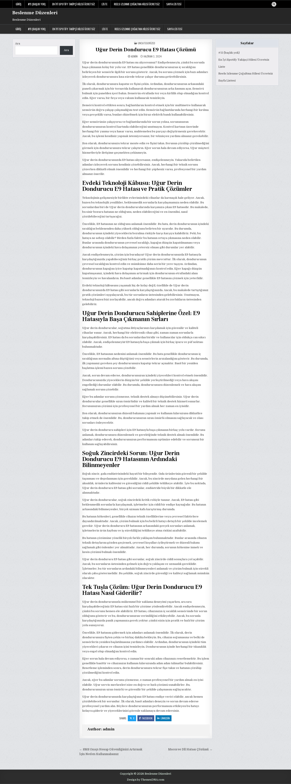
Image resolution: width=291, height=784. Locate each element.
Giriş (18, 4)
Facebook (147, 718)
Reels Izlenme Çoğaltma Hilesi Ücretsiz (137, 4)
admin (134, 56)
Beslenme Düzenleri (35, 13)
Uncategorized (146, 43)
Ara (17, 43)
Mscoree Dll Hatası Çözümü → (190, 749)
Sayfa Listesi (173, 4)
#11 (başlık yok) (37, 4)
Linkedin (165, 718)
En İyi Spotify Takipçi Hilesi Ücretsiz (73, 4)
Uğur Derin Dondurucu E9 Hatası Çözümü (145, 49)
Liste (104, 4)
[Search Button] (274, 4)
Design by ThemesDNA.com (145, 779)
